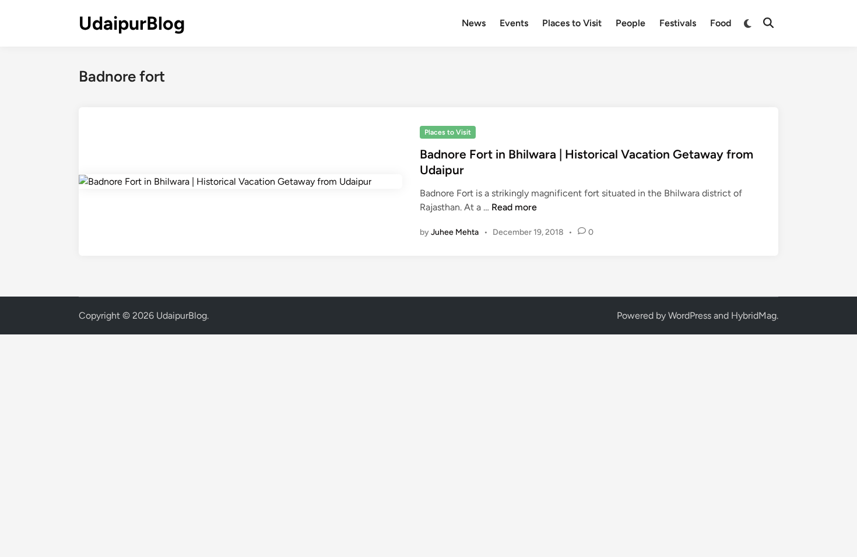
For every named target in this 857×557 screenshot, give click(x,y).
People (630, 23)
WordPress (689, 315)
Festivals (677, 23)
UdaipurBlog (132, 23)
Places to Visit (572, 23)
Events (514, 23)
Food (720, 23)
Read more (514, 207)
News (474, 23)
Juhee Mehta (455, 232)
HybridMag (754, 315)
